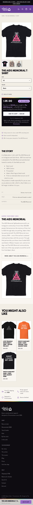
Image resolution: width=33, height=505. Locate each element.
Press (3, 461)
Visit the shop (5, 464)
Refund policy (16, 123)
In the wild (4, 439)
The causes (5, 455)
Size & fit (4, 480)
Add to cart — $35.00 (16, 114)
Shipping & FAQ (6, 473)
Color (3, 84)
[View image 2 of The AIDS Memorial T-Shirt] (12, 64)
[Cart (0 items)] (26, 9)
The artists (5, 452)
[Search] (22, 9)
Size (3, 77)
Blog (3, 458)
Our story (4, 449)
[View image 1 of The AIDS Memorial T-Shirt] (5, 64)
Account (4, 486)
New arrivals (5, 424)
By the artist (5, 436)
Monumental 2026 (7, 427)
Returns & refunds (7, 476)
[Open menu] (30, 9)
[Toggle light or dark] (18, 9)
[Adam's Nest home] (6, 9)
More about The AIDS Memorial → (16, 256)
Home (3, 15)
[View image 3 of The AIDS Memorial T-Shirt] (19, 64)
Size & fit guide (8, 94)
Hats (3, 433)
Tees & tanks (5, 430)
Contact (4, 483)
